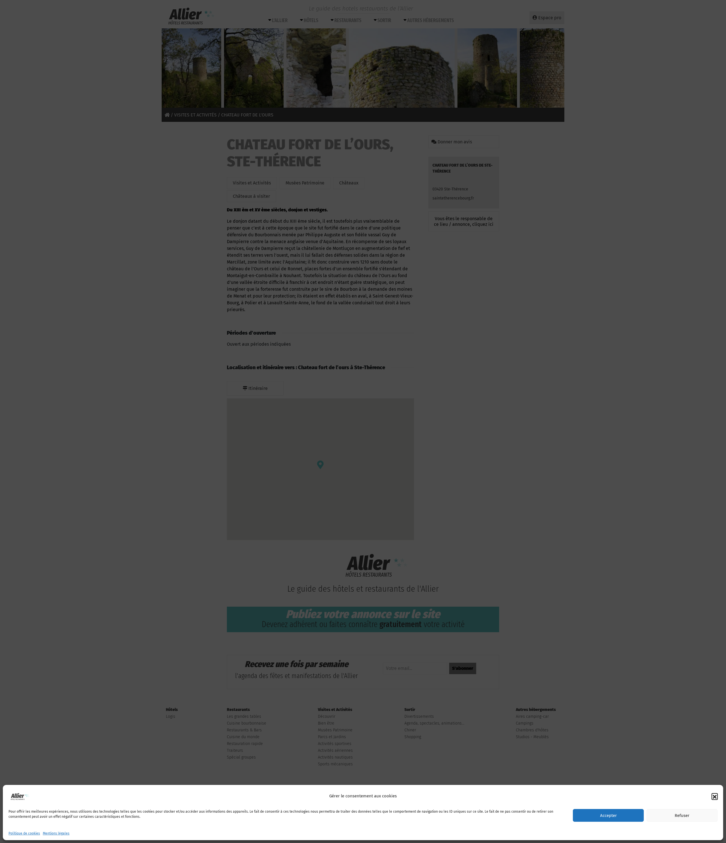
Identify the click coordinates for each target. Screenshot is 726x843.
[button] (714, 796)
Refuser (682, 815)
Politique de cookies (24, 833)
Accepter (608, 815)
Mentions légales (56, 833)
